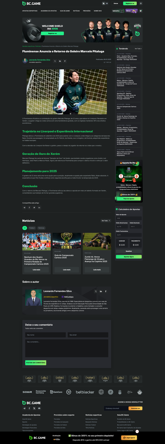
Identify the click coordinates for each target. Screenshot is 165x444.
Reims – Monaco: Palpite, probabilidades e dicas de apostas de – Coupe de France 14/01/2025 (127, 83)
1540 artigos (68, 297)
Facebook (65, 61)
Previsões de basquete (61, 422)
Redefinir (129, 251)
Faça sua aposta (129, 199)
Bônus (128, 11)
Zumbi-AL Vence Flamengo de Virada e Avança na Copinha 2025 (127, 117)
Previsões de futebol (60, 425)
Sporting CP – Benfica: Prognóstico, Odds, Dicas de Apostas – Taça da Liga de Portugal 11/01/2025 (126, 96)
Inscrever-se (135, 408)
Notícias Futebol (91, 425)
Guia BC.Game (65, 11)
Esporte (24, 422)
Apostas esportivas (29, 11)
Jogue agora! (130, 437)
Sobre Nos (98, 11)
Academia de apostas (49, 11)
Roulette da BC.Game (123, 419)
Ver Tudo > (138, 48)
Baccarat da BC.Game (124, 425)
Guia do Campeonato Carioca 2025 (126, 107)
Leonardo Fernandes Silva (39, 60)
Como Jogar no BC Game (125, 430)
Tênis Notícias (90, 427)
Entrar (116, 3)
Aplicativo (116, 11)
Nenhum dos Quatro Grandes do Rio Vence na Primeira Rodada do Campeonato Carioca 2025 (126, 70)
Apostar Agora (129, 256)
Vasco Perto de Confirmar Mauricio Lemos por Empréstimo (125, 153)
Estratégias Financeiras (29, 427)
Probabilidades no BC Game (126, 422)
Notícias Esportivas (91, 419)
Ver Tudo (105, 220)
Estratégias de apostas (29, 425)
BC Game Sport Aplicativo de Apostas (129, 427)
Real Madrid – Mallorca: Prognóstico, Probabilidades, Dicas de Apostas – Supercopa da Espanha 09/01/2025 (127, 141)
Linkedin (60, 61)
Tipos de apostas (27, 430)
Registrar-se (130, 3)
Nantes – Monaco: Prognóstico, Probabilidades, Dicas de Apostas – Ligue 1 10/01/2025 (127, 129)
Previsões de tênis (59, 427)
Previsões (86, 11)
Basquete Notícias (91, 422)
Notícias (76, 11)
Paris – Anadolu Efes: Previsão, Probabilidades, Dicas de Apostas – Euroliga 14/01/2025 (127, 57)
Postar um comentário (35, 363)
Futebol (32, 228)
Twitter (55, 61)
